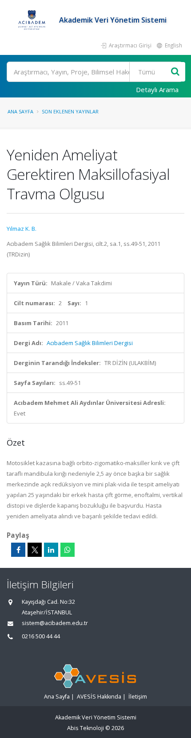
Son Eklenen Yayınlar (70, 111)
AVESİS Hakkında (99, 696)
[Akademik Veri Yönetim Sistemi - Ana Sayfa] (33, 20)
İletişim (137, 696)
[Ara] (175, 72)
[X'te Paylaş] (35, 550)
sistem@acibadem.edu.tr (55, 623)
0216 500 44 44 (41, 636)
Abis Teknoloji (85, 728)
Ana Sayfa (20, 111)
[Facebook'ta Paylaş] (18, 550)
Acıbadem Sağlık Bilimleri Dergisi (90, 343)
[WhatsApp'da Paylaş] (67, 550)
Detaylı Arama (157, 89)
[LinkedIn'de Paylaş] (51, 550)
